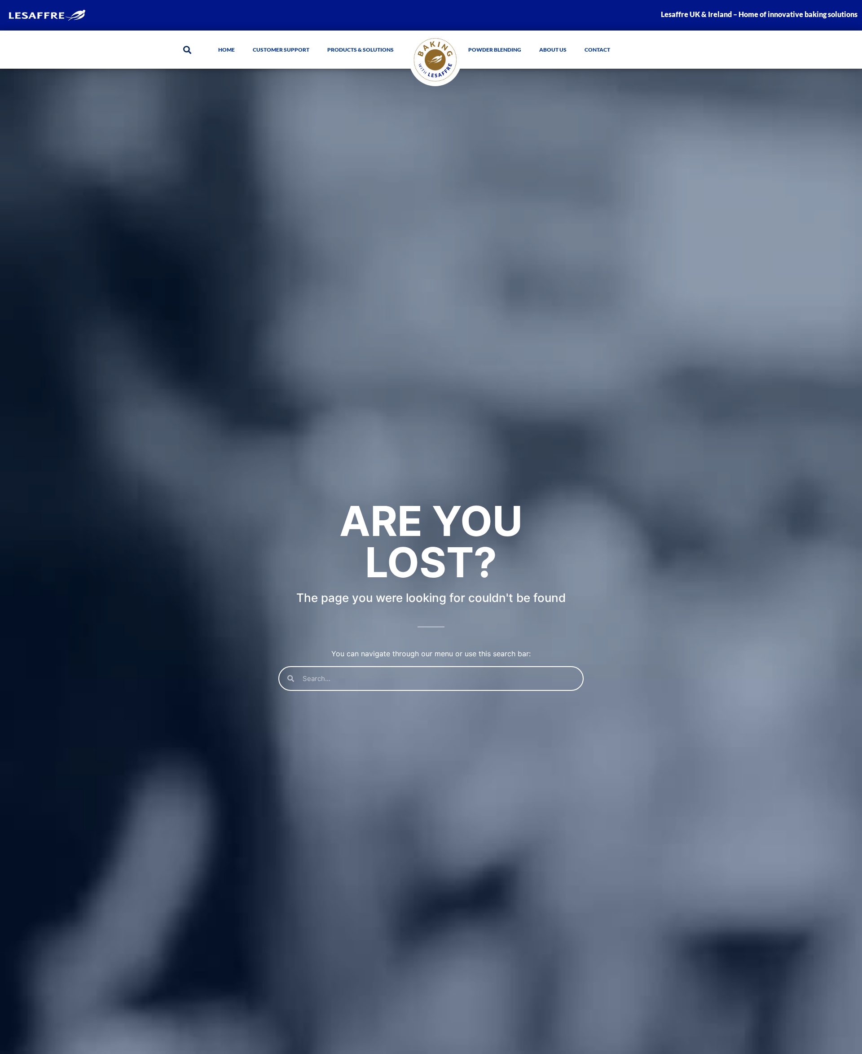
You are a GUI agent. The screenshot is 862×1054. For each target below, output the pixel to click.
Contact (597, 49)
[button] (187, 49)
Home (226, 49)
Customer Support (281, 49)
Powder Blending (494, 49)
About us (553, 49)
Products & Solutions (360, 49)
